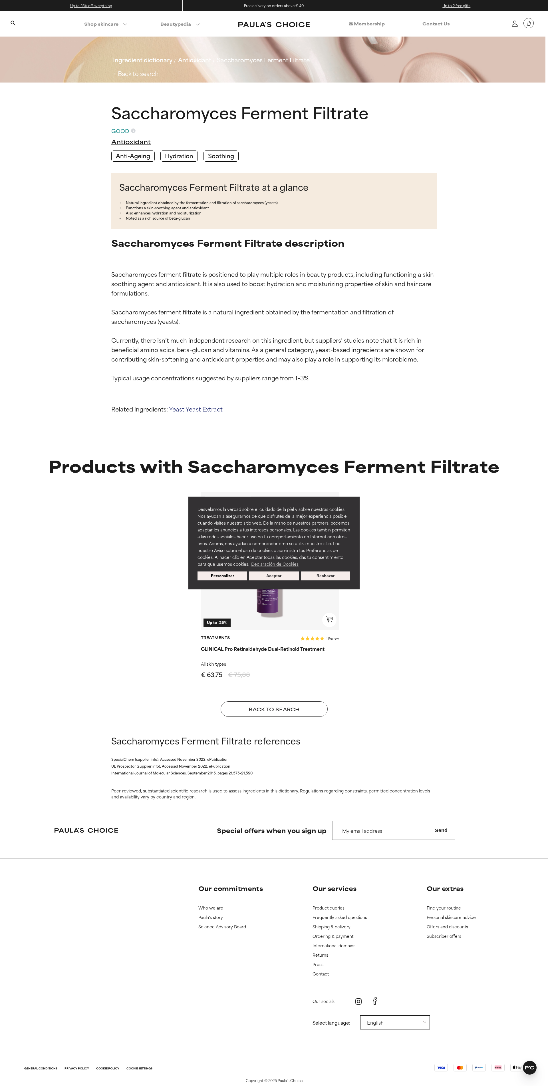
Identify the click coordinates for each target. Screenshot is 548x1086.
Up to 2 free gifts (456, 5)
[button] (530, 1068)
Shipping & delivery (331, 927)
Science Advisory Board (222, 927)
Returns (320, 955)
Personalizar (222, 576)
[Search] (12, 23)
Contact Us (436, 23)
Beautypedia (175, 24)
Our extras (445, 888)
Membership (369, 23)
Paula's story (210, 917)
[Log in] (514, 23)
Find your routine (444, 908)
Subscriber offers (444, 936)
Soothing (221, 155)
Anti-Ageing (133, 155)
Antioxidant (194, 59)
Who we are (210, 908)
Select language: (331, 1022)
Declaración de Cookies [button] (275, 564)
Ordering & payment (333, 936)
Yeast (177, 408)
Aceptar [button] (273, 576)
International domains (334, 946)
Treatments (215, 637)
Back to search (138, 73)
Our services (334, 888)
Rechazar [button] (326, 576)
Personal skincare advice (451, 917)
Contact (321, 974)
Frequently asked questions (340, 917)
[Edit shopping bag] (528, 23)
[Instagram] (358, 1001)
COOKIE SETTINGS (139, 1068)
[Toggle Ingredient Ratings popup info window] (133, 131)
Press (318, 964)
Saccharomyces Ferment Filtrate (263, 59)
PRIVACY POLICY (77, 1068)
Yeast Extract (204, 408)
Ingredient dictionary (142, 59)
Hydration (179, 155)
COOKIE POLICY (107, 1068)
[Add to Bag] (329, 620)
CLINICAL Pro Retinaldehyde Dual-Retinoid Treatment (263, 648)
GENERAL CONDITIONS (40, 1068)
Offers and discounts (447, 927)
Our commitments (230, 888)
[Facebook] (375, 1001)
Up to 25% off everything (91, 5)
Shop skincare (101, 24)
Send (441, 830)
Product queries (328, 908)
